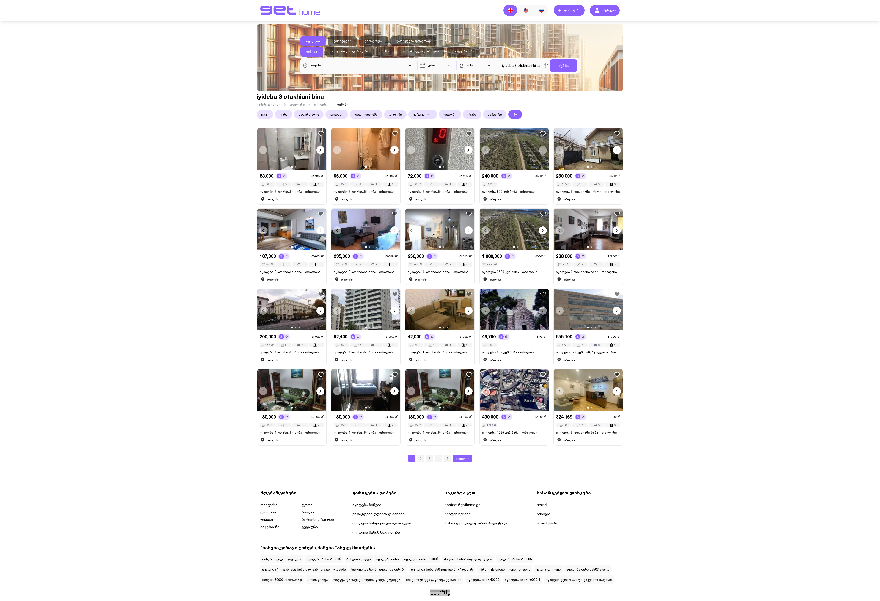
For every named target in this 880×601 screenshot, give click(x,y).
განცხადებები (268, 104)
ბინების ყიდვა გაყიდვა (281, 559)
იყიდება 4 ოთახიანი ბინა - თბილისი (438, 272)
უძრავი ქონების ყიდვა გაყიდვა (504, 569)
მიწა (385, 51)
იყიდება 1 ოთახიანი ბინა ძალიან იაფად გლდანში (304, 569)
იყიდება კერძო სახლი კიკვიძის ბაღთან (579, 580)
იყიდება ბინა (387, 559)
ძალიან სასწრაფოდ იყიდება (468, 559)
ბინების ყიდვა (358, 559)
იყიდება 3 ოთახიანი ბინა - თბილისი (586, 272)
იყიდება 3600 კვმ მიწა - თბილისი (509, 272)
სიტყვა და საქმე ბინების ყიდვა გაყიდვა (366, 580)
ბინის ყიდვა (318, 580)
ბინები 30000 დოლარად (282, 580)
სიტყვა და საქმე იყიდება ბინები (378, 569)
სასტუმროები (463, 51)
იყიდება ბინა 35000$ (421, 559)
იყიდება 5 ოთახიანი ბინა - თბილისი (586, 432)
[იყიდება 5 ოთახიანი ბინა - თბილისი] (588, 390)
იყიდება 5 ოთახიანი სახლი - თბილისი (588, 191)
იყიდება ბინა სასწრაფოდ (587, 569)
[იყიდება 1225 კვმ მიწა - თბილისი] (514, 390)
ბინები (311, 51)
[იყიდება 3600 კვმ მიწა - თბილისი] (514, 229)
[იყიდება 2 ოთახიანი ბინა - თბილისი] (291, 149)
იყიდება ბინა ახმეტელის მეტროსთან (442, 569)
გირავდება (342, 41)
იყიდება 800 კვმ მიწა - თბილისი (509, 191)
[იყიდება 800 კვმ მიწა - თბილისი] (514, 149)
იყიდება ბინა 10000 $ (522, 580)
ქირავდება (374, 41)
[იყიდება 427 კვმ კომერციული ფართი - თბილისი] (588, 309)
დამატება (572, 10)
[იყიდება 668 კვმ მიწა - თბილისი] (514, 309)
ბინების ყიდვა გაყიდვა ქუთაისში (433, 580)
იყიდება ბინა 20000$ (515, 559)
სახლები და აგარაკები (349, 51)
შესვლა (609, 10)
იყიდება (313, 41)
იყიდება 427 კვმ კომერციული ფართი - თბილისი (588, 352)
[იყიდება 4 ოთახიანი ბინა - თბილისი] (439, 229)
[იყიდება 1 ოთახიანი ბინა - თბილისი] (439, 309)
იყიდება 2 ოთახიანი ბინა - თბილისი (290, 191)
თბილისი (297, 104)
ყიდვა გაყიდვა (548, 569)
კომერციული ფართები (420, 51)
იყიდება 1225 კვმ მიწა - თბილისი (509, 432)
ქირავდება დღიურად (413, 41)
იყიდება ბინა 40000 (483, 580)
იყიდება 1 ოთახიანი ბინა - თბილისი (438, 352)
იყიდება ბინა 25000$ (324, 559)
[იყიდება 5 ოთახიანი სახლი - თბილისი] (588, 149)
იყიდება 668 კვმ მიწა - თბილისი (509, 352)
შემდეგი (462, 458)
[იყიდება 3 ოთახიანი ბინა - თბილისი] (588, 229)
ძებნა (563, 65)
